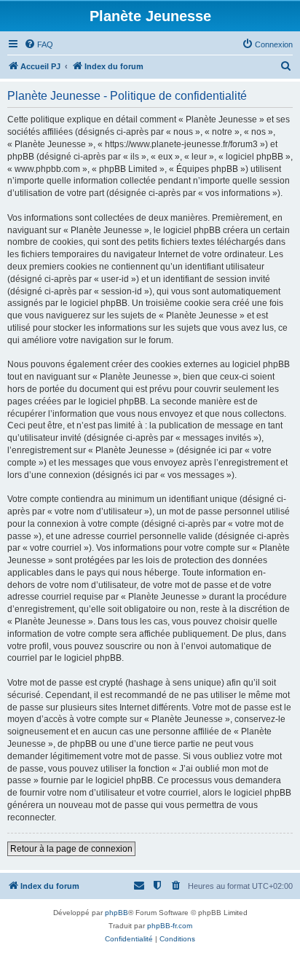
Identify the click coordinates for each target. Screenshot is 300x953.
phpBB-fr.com (169, 926)
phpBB (116, 913)
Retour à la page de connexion (71, 849)
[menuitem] (38, 44)
